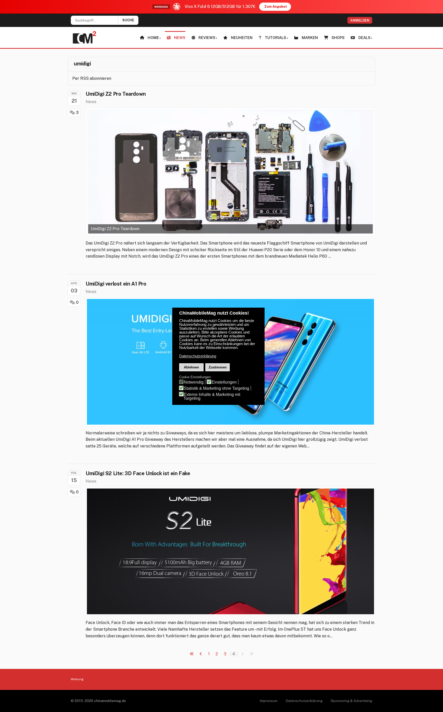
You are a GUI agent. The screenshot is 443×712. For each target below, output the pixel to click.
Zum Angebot (275, 6)
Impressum (268, 701)
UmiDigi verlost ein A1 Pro (116, 284)
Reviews (206, 37)
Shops (338, 37)
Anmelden (359, 20)
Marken (310, 37)
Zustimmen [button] (218, 367)
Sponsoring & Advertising (351, 701)
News (179, 37)
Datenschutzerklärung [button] (197, 356)
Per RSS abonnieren (91, 78)
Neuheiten (242, 37)
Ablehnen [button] (191, 367)
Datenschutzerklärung (304, 701)
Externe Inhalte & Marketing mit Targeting (212, 396)
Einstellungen (224, 382)
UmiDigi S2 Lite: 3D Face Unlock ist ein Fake (138, 473)
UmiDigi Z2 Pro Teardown (116, 94)
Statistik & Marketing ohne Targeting (216, 388)
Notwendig (194, 382)
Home (153, 37)
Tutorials (275, 37)
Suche (128, 20)
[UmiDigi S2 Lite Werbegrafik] (230, 551)
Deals (364, 37)
